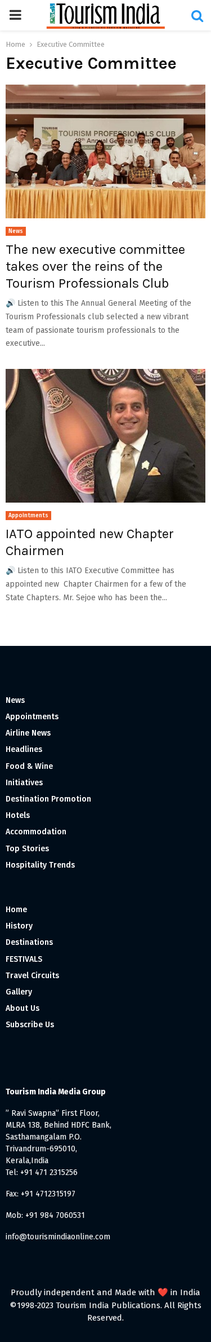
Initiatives (24, 782)
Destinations (29, 942)
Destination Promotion (48, 799)
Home (16, 909)
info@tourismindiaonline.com (58, 1237)
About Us (22, 1008)
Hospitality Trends (40, 865)
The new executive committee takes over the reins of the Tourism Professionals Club (95, 266)
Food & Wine (29, 766)
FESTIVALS (24, 959)
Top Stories (27, 848)
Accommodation (36, 832)
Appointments (28, 515)
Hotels (18, 815)
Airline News (28, 733)
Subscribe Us (30, 1024)
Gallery (19, 992)
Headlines (24, 749)
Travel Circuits (32, 975)
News (15, 231)
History (19, 926)
